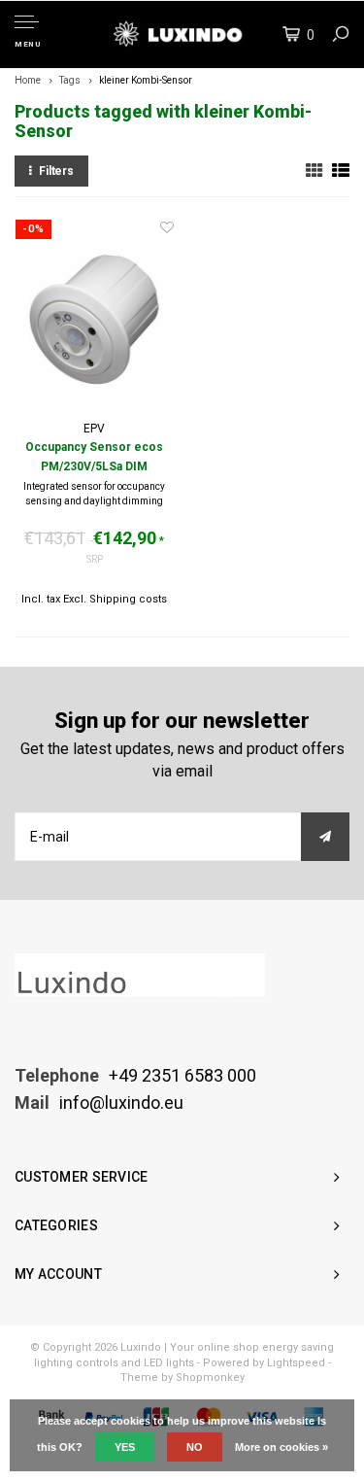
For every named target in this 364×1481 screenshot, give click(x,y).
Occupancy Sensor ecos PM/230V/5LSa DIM (94, 456)
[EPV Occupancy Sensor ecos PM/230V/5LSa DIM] (95, 319)
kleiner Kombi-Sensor (145, 80)
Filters (56, 171)
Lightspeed (296, 1363)
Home (28, 80)
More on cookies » (281, 1447)
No (194, 1447)
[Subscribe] (325, 836)
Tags (70, 80)
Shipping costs (128, 599)
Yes (125, 1447)
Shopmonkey (210, 1377)
